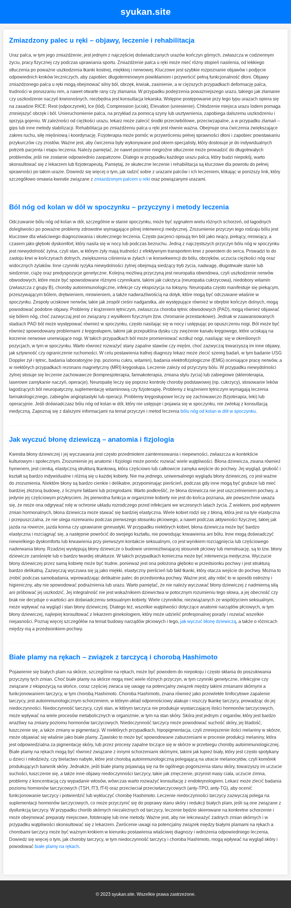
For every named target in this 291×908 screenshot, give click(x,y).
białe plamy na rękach (57, 846)
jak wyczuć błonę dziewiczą (208, 621)
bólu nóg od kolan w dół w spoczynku (218, 411)
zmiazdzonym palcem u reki (122, 179)
